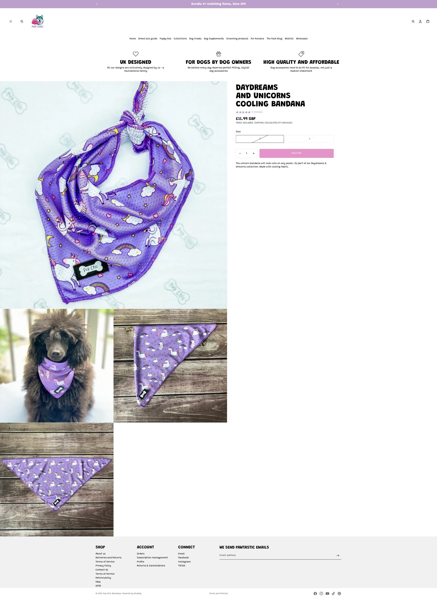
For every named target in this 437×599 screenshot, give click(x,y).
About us (100, 554)
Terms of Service (105, 562)
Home (133, 39)
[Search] (22, 21)
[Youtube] (327, 593)
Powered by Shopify (131, 594)
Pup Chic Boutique (112, 594)
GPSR (98, 586)
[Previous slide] (97, 4)
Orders (140, 554)
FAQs (98, 582)
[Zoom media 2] (57, 366)
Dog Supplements (214, 39)
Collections (180, 39)
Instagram (184, 562)
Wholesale (302, 39)
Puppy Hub (165, 39)
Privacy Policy (103, 566)
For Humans (257, 39)
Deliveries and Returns (109, 558)
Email (181, 554)
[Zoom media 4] (57, 479)
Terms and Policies (218, 594)
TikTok (181, 566)
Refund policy (103, 578)
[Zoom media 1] (113, 195)
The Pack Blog (274, 39)
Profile (140, 562)
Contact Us (102, 570)
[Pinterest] (339, 593)
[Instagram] (321, 593)
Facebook (183, 558)
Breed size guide (147, 39)
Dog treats (195, 39)
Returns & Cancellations (151, 566)
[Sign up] (337, 555)
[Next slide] (337, 4)
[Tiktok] (333, 593)
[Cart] (428, 21)
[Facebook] (315, 593)
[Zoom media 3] (170, 366)
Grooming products (237, 39)
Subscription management (152, 558)
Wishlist (289, 39)
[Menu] (11, 21)
